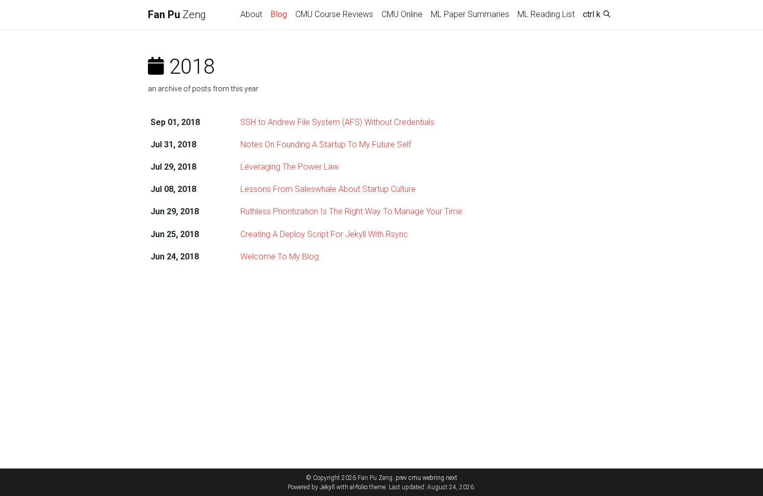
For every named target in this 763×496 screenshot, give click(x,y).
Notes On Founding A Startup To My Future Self (325, 144)
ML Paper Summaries (470, 14)
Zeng (177, 14)
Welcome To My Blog (279, 256)
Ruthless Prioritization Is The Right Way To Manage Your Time (351, 211)
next (451, 477)
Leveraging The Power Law (289, 167)
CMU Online (402, 14)
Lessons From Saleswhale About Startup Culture (328, 189)
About (251, 14)
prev (401, 477)
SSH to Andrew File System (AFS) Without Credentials (337, 122)
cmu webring (426, 477)
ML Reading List (546, 14)
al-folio (358, 487)
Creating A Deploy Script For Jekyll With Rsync (324, 234)
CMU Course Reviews (334, 14)
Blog (278, 14)
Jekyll (327, 487)
